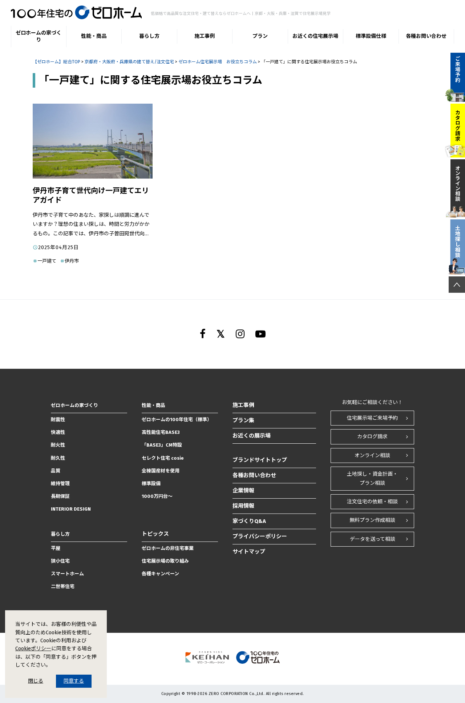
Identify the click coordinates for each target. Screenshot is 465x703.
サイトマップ (248, 551)
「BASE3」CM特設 (162, 445)
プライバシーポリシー (259, 536)
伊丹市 (72, 261)
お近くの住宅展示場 (315, 36)
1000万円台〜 (157, 496)
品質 (55, 471)
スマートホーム (67, 573)
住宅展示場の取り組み (165, 561)
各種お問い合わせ (426, 36)
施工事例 (204, 36)
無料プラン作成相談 (372, 520)
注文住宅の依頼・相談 (372, 502)
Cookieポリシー (33, 649)
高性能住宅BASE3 (161, 432)
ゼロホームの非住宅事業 (168, 548)
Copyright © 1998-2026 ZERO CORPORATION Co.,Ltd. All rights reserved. (232, 693)
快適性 (58, 432)
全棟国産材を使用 (160, 471)
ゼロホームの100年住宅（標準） (177, 419)
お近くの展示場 (251, 435)
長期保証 (60, 496)
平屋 (55, 548)
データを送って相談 (372, 539)
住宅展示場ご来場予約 (372, 418)
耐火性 (58, 445)
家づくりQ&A (249, 521)
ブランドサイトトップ (259, 460)
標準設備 (151, 483)
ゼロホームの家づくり (38, 36)
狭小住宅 (60, 561)
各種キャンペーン (160, 573)
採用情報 (243, 506)
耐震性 (58, 419)
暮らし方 (149, 36)
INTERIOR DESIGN (71, 509)
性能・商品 (93, 36)
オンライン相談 (372, 455)
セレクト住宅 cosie (163, 458)
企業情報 (243, 490)
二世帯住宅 (62, 586)
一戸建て (46, 261)
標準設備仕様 (371, 36)
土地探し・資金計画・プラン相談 (372, 478)
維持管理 (60, 483)
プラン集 (243, 420)
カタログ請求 (372, 437)
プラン (260, 36)
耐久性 (58, 458)
